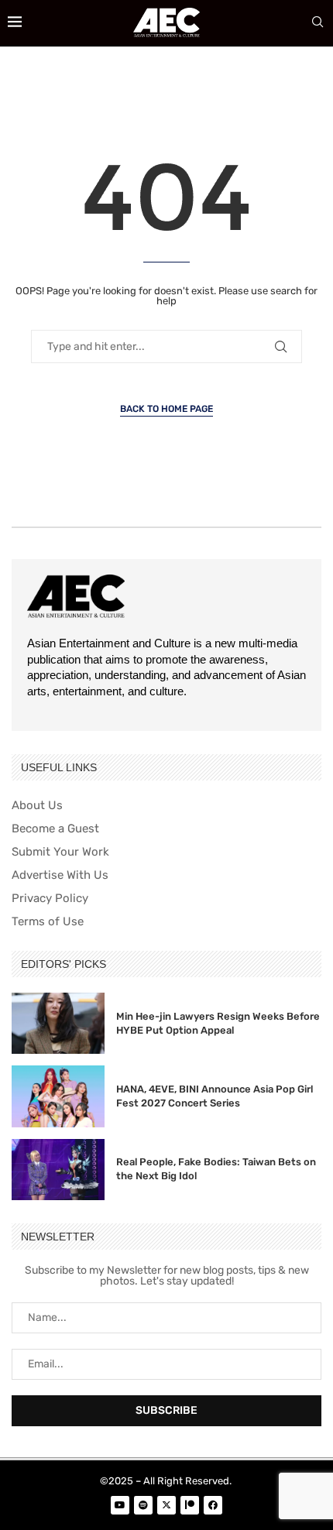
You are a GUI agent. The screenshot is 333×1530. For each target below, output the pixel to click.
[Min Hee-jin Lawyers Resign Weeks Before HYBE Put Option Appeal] (58, 1023)
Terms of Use (48, 922)
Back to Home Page (166, 408)
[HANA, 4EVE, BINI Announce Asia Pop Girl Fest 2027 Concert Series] (58, 1096)
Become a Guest (55, 829)
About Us (37, 805)
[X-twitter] (166, 1505)
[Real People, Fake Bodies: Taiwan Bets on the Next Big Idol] (58, 1169)
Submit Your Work (60, 852)
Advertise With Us (60, 875)
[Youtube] (120, 1505)
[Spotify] (143, 1505)
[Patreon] (189, 1505)
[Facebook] (213, 1505)
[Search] (317, 22)
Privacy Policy (50, 898)
